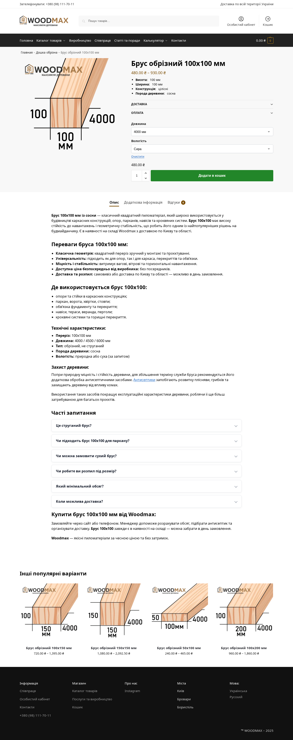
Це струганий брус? (74, 425)
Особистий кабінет (241, 25)
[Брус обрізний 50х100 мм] (179, 612)
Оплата (137, 113)
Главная (27, 52)
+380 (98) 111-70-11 (60, 4)
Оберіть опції (48, 662)
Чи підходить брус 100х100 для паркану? (92, 440)
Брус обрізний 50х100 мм (179, 648)
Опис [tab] (114, 202)
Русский (236, 697)
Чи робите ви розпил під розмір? (86, 471)
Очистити (137, 156)
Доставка (139, 104)
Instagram (132, 691)
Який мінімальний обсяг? (80, 486)
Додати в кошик (212, 175)
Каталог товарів (84, 691)
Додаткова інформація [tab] (143, 202)
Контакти (27, 707)
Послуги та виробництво (92, 699)
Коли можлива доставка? (79, 501)
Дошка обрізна (46, 52)
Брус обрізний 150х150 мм (114, 648)
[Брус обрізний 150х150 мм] (114, 612)
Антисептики (144, 379)
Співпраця (28, 691)
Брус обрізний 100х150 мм (49, 648)
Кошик (268, 25)
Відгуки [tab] (176, 202)
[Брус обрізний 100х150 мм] (49, 612)
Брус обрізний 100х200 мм (244, 648)
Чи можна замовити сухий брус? (86, 455)
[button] (264, 40)
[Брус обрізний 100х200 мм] (243, 612)
